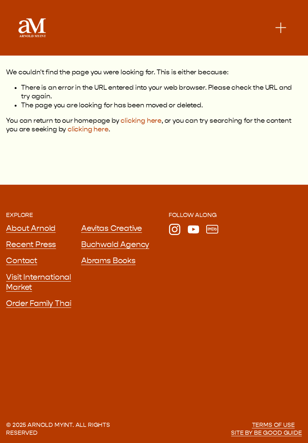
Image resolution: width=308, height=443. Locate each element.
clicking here (141, 121)
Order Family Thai (38, 303)
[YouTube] (193, 229)
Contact (21, 260)
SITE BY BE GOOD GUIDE (266, 432)
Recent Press (31, 244)
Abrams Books (108, 260)
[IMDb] (212, 229)
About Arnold (31, 228)
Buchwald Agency (115, 244)
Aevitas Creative (111, 228)
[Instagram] (175, 229)
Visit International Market (38, 282)
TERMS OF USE (273, 424)
